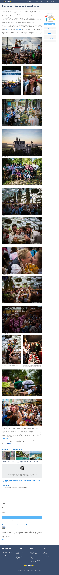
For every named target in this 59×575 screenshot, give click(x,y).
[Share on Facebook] (8, 444)
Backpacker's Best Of (19, 552)
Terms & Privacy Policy (47, 556)
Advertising (45, 553)
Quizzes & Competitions (20, 554)
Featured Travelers (5, 551)
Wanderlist (29, 1)
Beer (6, 480)
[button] (49, 24)
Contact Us (45, 557)
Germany (20, 480)
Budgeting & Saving (33, 553)
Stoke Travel (18, 29)
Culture (11, 480)
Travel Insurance (19, 560)
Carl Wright (7, 527)
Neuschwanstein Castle (29, 480)
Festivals (14, 480)
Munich (23, 480)
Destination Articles (6, 8)
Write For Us (45, 552)
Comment (4, 489)
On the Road (32, 556)
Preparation (32, 551)
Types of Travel (32, 552)
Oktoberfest (8, 29)
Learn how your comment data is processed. (24, 520)
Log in (52, 1)
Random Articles (19, 556)
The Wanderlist (18, 551)
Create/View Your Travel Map (7, 552)
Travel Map (48, 1)
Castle (8, 480)
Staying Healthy (32, 558)
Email (3, 507)
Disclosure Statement (47, 554)
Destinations (18, 557)
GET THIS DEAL (5, 438)
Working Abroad (32, 557)
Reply (3, 539)
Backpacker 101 (35, 1)
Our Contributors (46, 551)
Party (40, 480)
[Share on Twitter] (10, 444)
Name (3, 503)
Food (17, 480)
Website (3, 512)
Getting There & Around (34, 554)
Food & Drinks (18, 558)
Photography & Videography (35, 560)
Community (42, 1)
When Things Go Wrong (34, 561)
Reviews (17, 553)
